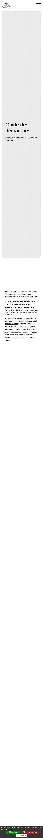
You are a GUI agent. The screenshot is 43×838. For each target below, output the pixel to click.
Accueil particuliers (12, 292)
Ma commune (20, 138)
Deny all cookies (30, 832)
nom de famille (11, 324)
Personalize (21, 835)
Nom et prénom (20, 294)
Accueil (9, 138)
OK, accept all (14, 832)
